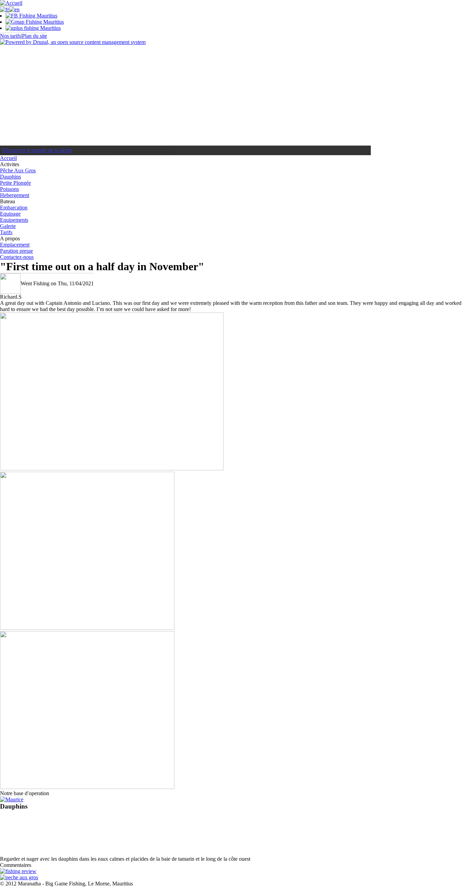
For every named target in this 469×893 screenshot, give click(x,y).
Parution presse (16, 251)
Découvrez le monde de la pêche (37, 150)
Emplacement (15, 245)
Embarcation (13, 207)
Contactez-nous (17, 257)
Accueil (8, 158)
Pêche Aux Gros (18, 170)
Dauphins (10, 177)
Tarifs (6, 232)
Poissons (9, 189)
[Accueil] (11, 3)
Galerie (8, 226)
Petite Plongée (15, 183)
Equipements (14, 220)
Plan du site (34, 36)
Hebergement (14, 195)
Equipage (10, 214)
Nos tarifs (10, 36)
